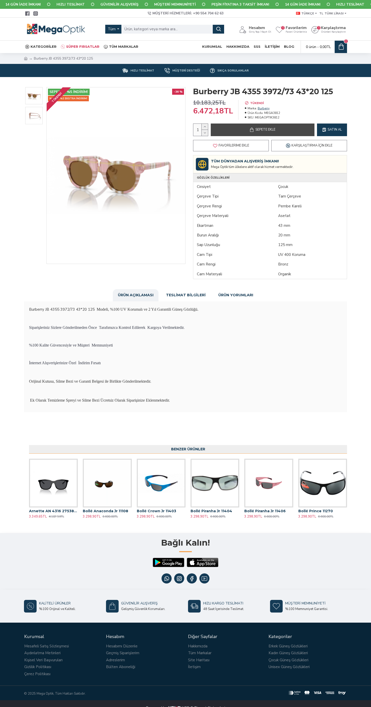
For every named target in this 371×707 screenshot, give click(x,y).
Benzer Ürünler (188, 449)
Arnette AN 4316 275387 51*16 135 (53, 511)
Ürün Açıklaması (135, 295)
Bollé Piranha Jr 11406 (265, 511)
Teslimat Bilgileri (186, 295)
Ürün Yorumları (235, 295)
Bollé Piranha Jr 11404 (211, 511)
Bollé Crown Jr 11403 (156, 511)
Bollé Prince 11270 (315, 511)
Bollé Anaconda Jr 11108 (105, 511)
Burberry (264, 108)
